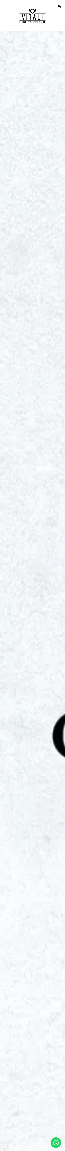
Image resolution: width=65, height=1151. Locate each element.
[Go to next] (55, 606)
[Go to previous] (9, 606)
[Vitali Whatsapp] (56, 1142)
